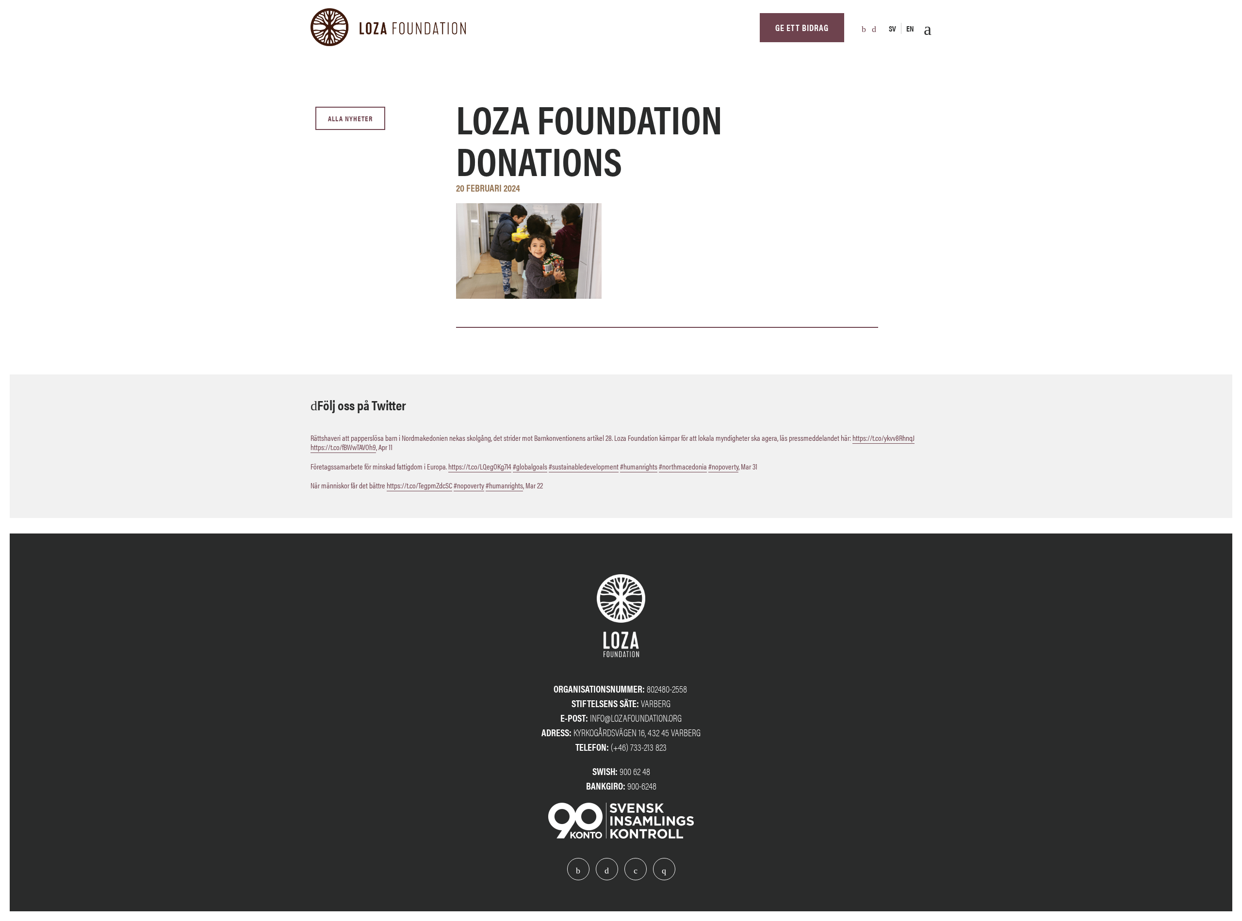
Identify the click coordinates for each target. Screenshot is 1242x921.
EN (910, 28)
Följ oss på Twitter (361, 404)
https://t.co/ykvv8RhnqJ (883, 437)
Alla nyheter (350, 118)
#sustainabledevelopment (584, 466)
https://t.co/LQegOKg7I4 (479, 466)
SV (892, 28)
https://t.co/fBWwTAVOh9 (343, 446)
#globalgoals (530, 466)
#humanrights (638, 466)
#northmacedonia (683, 466)
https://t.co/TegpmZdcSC (419, 485)
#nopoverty (723, 466)
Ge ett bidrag (802, 27)
